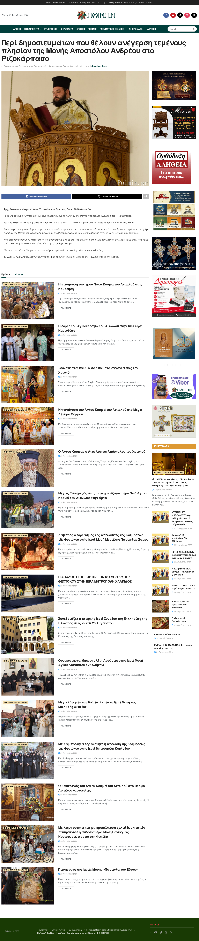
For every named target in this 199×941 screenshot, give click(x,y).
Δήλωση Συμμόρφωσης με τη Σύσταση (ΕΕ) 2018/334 (83, 933)
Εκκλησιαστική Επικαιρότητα (18, 66)
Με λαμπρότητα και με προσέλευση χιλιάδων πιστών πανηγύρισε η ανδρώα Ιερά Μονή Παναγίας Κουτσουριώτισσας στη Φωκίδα (101, 832)
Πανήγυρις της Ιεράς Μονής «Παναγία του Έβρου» (98, 869)
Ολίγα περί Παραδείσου (179, 620)
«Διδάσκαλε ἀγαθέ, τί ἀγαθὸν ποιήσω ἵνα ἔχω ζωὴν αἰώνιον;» (184, 554)
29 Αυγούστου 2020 (182, 561)
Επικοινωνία (58, 929)
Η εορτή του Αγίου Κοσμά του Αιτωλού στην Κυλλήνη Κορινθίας (100, 328)
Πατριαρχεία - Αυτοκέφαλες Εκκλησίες (53, 66)
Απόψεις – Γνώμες (100, 2)
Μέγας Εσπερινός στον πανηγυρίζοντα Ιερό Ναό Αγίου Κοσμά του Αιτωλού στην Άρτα (102, 495)
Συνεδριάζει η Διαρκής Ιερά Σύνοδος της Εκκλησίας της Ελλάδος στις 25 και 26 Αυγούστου (102, 620)
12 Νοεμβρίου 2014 (164, 638)
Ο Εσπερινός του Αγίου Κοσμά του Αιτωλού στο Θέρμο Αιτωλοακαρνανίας (101, 788)
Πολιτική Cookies (45, 933)
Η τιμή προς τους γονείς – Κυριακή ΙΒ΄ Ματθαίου (183, 571)
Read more (66, 308)
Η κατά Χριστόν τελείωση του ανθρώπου (180, 604)
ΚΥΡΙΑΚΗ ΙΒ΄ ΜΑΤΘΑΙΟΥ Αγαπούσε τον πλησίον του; (173, 646)
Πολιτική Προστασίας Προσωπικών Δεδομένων (109, 929)
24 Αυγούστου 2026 (68, 293)
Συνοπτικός (73, 2)
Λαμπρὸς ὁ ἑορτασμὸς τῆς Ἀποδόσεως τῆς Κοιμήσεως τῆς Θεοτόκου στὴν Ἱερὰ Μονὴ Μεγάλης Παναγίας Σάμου (103, 537)
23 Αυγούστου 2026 (68, 841)
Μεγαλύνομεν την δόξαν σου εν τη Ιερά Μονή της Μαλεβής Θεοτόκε (97, 704)
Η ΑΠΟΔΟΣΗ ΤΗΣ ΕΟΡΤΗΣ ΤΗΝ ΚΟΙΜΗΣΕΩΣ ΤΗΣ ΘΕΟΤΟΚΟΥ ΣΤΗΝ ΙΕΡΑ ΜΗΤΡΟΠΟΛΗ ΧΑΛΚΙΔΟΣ (95, 579)
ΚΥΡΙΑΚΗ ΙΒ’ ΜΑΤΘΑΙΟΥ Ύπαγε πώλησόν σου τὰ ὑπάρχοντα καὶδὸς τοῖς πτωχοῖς (182, 518)
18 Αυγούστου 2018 (182, 611)
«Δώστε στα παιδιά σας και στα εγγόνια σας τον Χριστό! (98, 370)
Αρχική (49, 2)
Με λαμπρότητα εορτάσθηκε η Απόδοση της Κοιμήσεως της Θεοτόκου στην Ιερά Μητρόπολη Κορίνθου (101, 746)
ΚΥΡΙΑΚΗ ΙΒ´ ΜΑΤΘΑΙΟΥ (167, 634)
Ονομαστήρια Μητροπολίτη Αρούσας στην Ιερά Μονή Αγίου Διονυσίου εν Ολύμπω (100, 662)
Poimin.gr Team (99, 66)
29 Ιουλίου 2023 (82, 66)
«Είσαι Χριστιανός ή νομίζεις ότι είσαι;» (183, 587)
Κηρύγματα (85, 2)
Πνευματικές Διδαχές (118, 2)
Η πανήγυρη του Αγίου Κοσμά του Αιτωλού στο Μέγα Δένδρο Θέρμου (100, 411)
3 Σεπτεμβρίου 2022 (163, 489)
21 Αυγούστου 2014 (164, 652)
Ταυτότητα (42, 929)
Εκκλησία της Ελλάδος (15, 285)
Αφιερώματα (137, 2)
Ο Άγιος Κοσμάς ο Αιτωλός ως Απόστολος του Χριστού (101, 451)
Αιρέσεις (150, 2)
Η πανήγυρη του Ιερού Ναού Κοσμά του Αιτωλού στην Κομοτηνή (100, 286)
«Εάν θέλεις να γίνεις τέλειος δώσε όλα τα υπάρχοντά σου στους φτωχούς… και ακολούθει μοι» (173, 482)
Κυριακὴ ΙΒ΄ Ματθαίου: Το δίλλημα (179, 538)
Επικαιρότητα (59, 2)
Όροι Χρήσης (75, 929)
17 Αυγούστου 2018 (182, 625)
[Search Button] (194, 29)
